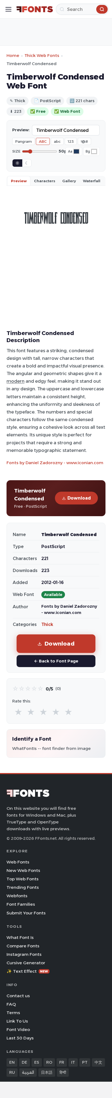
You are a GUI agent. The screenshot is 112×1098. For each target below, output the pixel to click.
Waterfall (91, 181)
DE (24, 1062)
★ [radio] (18, 712)
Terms (13, 1012)
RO (49, 1062)
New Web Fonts (23, 870)
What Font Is (20, 937)
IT (73, 1062)
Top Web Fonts (23, 878)
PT (85, 1062)
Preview (19, 181)
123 (71, 141)
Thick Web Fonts (41, 55)
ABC (43, 141)
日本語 (46, 1072)
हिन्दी (63, 1072)
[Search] (102, 9)
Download (79, 498)
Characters (44, 181)
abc (57, 141)
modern (15, 381)
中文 (98, 1062)
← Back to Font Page (56, 661)
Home (13, 55)
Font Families (21, 904)
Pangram (23, 141)
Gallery (69, 181)
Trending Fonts (23, 887)
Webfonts (17, 895)
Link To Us (17, 1021)
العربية (28, 1072)
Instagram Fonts (24, 954)
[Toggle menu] (8, 9)
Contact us (18, 995)
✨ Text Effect (27, 971)
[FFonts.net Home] (34, 9)
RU (12, 1072)
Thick (47, 624)
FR (61, 1062)
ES (36, 1062)
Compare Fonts (23, 945)
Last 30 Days (20, 1038)
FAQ (11, 1004)
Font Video (18, 1029)
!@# (84, 141)
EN (12, 1062)
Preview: (21, 129)
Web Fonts (18, 862)
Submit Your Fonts (26, 912)
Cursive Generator (26, 962)
